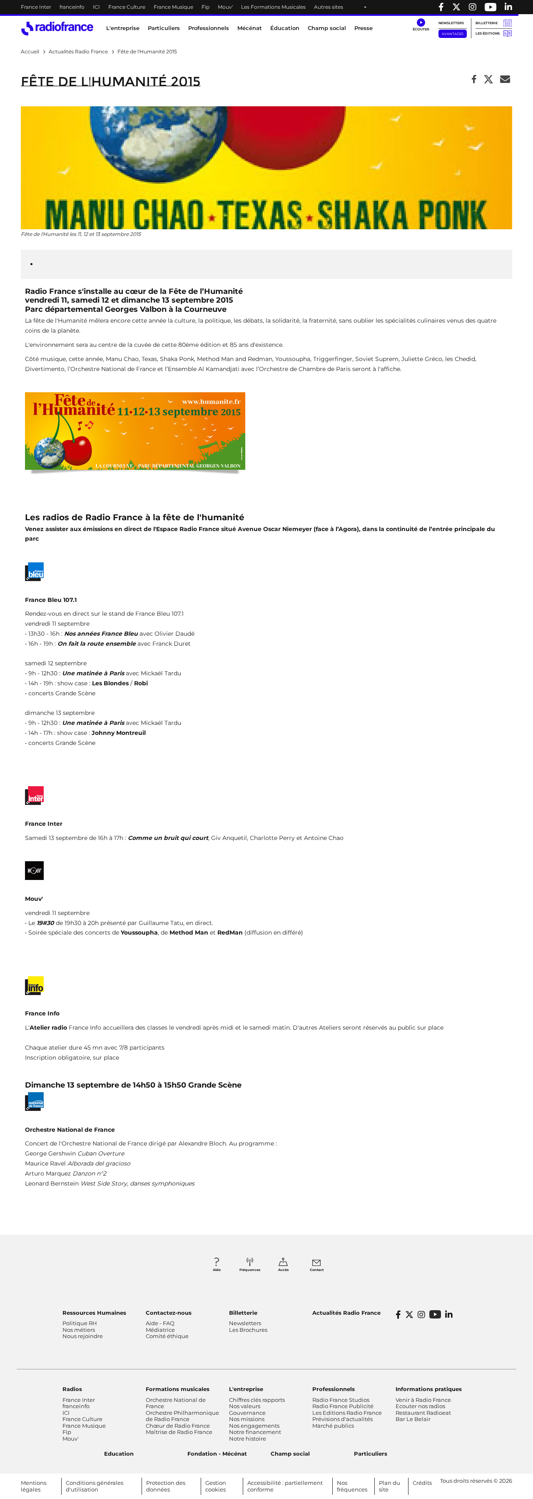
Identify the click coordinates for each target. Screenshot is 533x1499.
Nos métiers (78, 1329)
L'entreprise (246, 1389)
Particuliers (370, 1453)
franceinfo (72, 7)
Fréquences (249, 1270)
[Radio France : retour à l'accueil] (57, 28)
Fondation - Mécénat (217, 1453)
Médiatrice (160, 1329)
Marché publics (333, 1425)
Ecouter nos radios (420, 1406)
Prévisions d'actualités (342, 1419)
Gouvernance (247, 1412)
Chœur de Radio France (178, 1425)
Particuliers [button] (164, 28)
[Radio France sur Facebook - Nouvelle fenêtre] (441, 7)
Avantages (452, 34)
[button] (420, 25)
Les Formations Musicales (273, 7)
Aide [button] (217, 1270)
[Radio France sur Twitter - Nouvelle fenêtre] (456, 7)
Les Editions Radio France (347, 1412)
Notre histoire (247, 1438)
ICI (96, 7)
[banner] (266, 7)
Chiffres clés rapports (257, 1399)
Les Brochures (248, 1329)
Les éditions (488, 33)
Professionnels (333, 1389)
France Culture (126, 7)
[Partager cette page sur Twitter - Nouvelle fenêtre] (488, 80)
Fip (205, 7)
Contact (317, 1270)
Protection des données (165, 1486)
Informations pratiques (429, 1389)
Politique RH (79, 1323)
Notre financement (255, 1432)
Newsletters (451, 23)
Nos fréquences (352, 1486)
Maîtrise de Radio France (179, 1432)
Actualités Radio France (346, 1312)
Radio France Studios (340, 1399)
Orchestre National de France (176, 1403)
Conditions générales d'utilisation (94, 1486)
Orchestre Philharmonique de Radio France (182, 1416)
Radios (72, 1389)
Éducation (284, 28)
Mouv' (225, 7)
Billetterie (487, 23)
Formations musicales (177, 1389)
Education (119, 1453)
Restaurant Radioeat (423, 1412)
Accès (283, 1270)
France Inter (36, 7)
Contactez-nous (169, 1312)
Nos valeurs (244, 1406)
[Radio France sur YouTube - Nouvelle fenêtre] (491, 7)
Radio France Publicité (343, 1406)
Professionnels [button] (208, 28)
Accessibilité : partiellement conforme (285, 1486)
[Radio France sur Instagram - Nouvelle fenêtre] (473, 7)
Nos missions (246, 1419)
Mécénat (249, 28)
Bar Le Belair (413, 1419)
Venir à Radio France (423, 1399)
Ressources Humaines (94, 1312)
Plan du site (389, 1486)
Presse (363, 28)
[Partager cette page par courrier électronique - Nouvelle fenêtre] (505, 80)
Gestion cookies (215, 1486)
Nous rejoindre (82, 1336)
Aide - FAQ (160, 1323)
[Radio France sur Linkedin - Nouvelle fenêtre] (508, 7)
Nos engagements (254, 1425)
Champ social (327, 28)
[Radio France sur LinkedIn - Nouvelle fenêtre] (449, 1315)
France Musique (173, 7)
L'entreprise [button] (122, 28)
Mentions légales (33, 1486)
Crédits (422, 1482)
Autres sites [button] (328, 7)
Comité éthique (167, 1336)
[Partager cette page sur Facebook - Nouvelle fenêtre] (474, 80)
